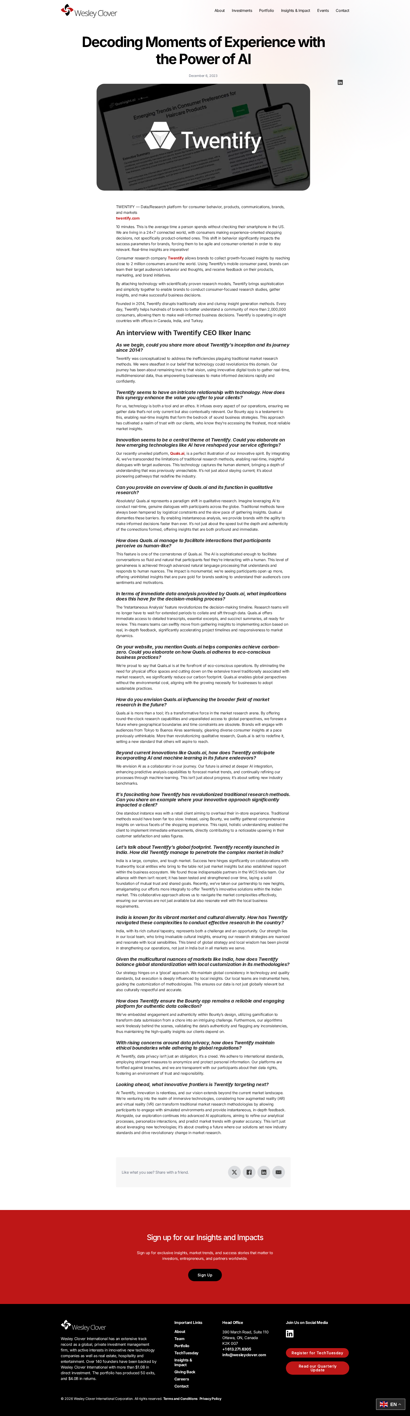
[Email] (278, 1172)
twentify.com (128, 218)
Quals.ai (177, 453)
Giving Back (184, 1371)
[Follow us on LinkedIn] (290, 1338)
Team (179, 1338)
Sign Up (205, 1275)
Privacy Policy (210, 1399)
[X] (234, 1172)
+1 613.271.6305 (236, 1349)
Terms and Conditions (180, 1399)
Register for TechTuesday (317, 1352)
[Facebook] (249, 1172)
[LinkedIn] (263, 1172)
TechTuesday (186, 1352)
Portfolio (266, 10)
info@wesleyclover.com (244, 1354)
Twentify (176, 258)
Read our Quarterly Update (318, 1368)
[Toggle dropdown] (219, 10)
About (179, 1331)
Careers (181, 1379)
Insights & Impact (183, 1362)
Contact (342, 10)
